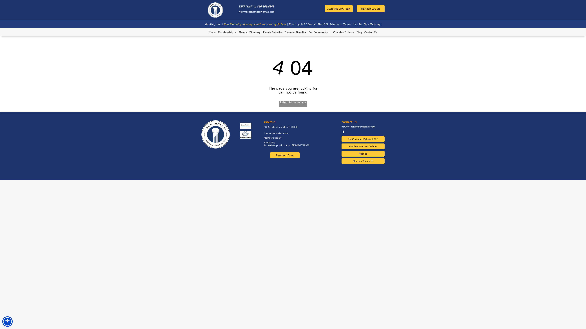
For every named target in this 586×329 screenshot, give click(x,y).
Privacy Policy (269, 142)
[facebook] (343, 132)
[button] (7, 321)
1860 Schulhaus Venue (336, 24)
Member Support (272, 137)
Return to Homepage (293, 102)
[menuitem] (212, 32)
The (320, 24)
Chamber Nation (281, 133)
